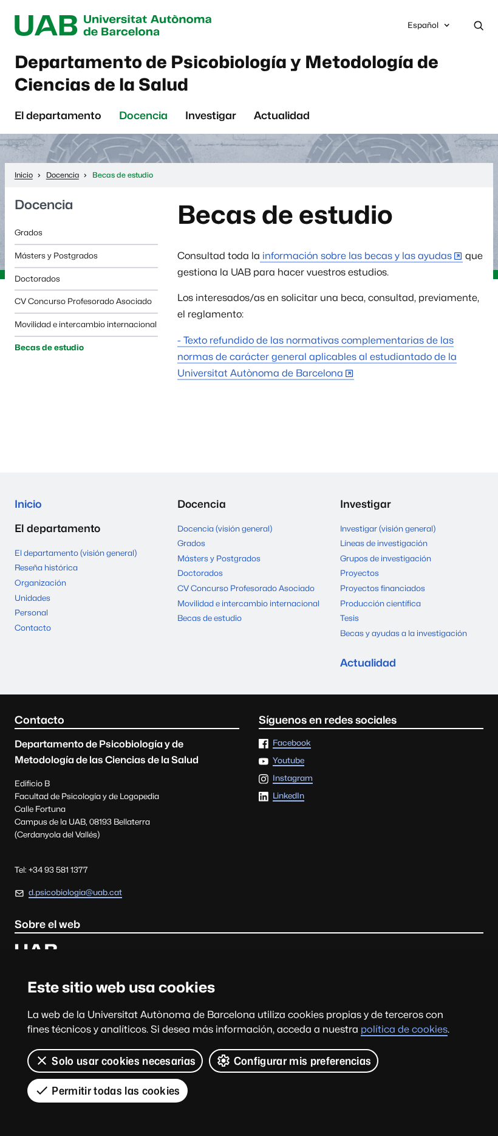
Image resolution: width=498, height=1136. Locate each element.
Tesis (349, 618)
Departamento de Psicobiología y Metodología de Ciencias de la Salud (226, 73)
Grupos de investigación (385, 558)
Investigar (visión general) (387, 528)
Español (422, 28)
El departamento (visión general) (76, 553)
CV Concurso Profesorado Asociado (83, 301)
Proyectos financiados (382, 588)
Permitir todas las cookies (116, 1090)
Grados (29, 232)
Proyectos (359, 573)
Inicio (28, 503)
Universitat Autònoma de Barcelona (116, 25)
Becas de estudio (49, 347)
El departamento (58, 115)
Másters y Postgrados (56, 255)
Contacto (33, 627)
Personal (31, 612)
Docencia (143, 115)
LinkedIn (288, 796)
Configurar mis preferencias (303, 1061)
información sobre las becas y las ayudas (356, 255)
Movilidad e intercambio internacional (86, 324)
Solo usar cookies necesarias (124, 1061)
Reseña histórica (46, 567)
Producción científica (380, 603)
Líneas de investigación (384, 543)
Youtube (288, 760)
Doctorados (37, 278)
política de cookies (404, 1029)
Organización (40, 582)
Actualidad (282, 115)
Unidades (32, 598)
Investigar (210, 115)
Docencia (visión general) (224, 528)
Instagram (293, 778)
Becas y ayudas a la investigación (403, 633)
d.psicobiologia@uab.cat (75, 892)
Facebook (292, 743)
